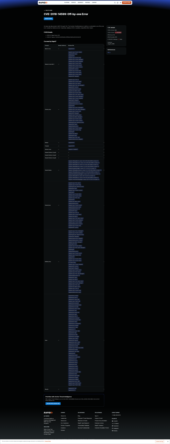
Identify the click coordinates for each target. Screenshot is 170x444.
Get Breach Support (49, 432)
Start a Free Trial (48, 429)
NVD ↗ (109, 52)
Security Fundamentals (83, 428)
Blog (79, 416)
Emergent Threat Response (85, 418)
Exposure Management (50, 420)
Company (94, 2)
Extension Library (99, 423)
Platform (66, 2)
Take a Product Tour (49, 431)
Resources (80, 2)
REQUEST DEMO (48, 18)
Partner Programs (65, 425)
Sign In (96, 416)
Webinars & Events (82, 420)
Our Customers (65, 423)
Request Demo (126, 2)
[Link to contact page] (117, 2)
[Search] (115, 2)
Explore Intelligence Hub (53, 403)
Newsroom (63, 420)
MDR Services (47, 421)
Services (73, 2)
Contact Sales (47, 434)
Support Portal (98, 418)
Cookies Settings (159, 441)
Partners (87, 2)
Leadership (63, 418)
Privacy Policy (48, 441)
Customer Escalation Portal (102, 428)
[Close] (167, 441)
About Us (63, 416)
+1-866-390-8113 (116, 415)
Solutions (46, 423)
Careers (63, 430)
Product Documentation (101, 420)
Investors (63, 428)
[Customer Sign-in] (120, 2)
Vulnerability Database (83, 425)
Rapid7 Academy (99, 425)
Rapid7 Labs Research (83, 423)
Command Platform (49, 418)
